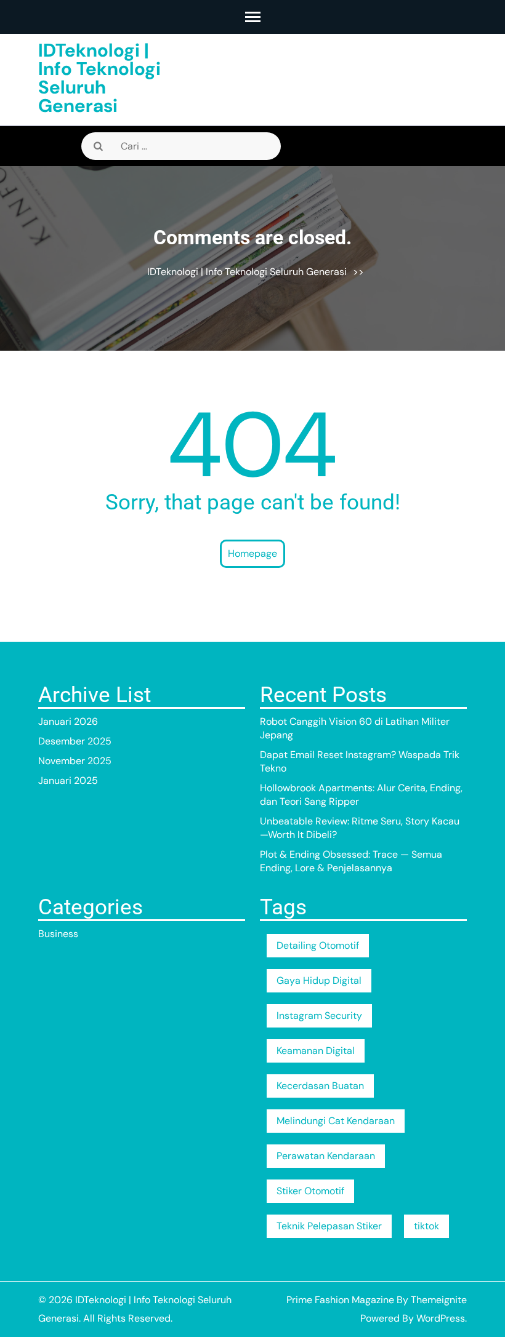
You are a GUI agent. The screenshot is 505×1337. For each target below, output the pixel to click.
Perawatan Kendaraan (326, 1155)
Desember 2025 (74, 741)
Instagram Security (319, 1015)
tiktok (426, 1225)
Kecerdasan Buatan (320, 1085)
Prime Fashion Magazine (340, 1299)
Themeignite (439, 1299)
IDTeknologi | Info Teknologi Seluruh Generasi (99, 78)
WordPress (440, 1318)
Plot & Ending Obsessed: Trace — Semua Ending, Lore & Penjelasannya (351, 861)
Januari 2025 (68, 780)
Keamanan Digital (316, 1050)
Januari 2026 (68, 721)
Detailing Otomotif (318, 945)
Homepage (252, 553)
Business (58, 933)
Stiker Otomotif (310, 1190)
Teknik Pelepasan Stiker (329, 1225)
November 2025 (74, 760)
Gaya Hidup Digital (319, 980)
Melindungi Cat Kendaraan (336, 1120)
